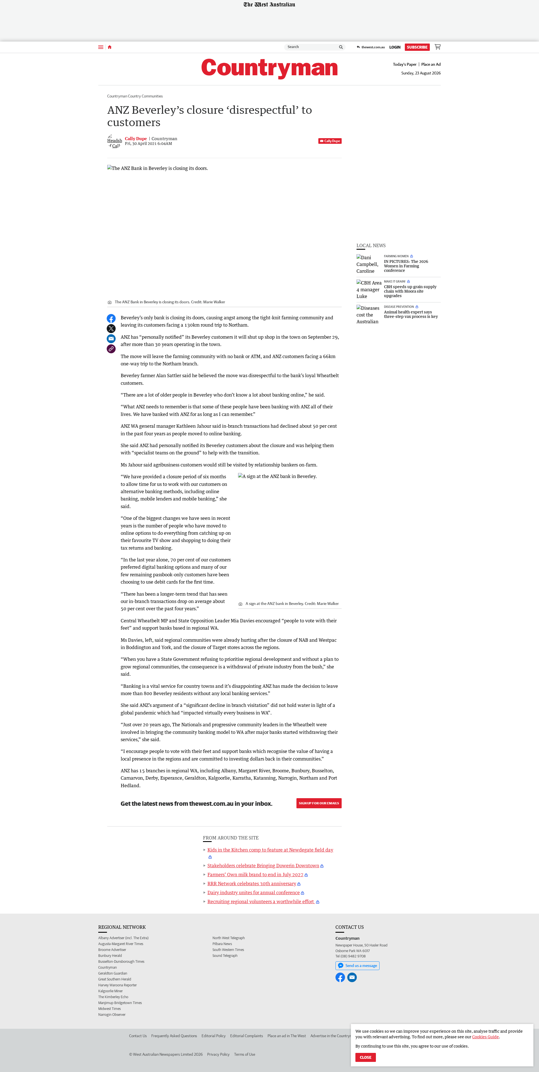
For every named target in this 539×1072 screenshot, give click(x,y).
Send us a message (361, 965)
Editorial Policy (214, 1036)
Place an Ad (431, 64)
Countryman (107, 967)
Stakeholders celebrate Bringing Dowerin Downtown (263, 865)
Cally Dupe (332, 141)
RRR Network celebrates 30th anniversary (251, 883)
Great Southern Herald (114, 979)
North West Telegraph (229, 938)
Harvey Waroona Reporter (117, 985)
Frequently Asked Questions (174, 1036)
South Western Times (228, 950)
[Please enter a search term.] (341, 47)
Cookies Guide (485, 1036)
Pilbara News (222, 944)
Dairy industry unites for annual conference (253, 892)
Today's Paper (405, 64)
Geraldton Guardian (112, 973)
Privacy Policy (218, 1054)
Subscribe (417, 47)
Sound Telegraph (225, 955)
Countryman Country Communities (135, 96)
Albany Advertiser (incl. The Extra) (123, 938)
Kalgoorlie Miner (110, 991)
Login (395, 47)
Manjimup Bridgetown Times (120, 1003)
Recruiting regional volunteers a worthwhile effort (261, 901)
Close (365, 1057)
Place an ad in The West (287, 1036)
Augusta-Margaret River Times (120, 944)
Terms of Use (244, 1054)
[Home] (110, 47)
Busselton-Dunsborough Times (121, 961)
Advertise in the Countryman (333, 1036)
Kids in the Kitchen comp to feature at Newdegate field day (270, 850)
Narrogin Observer (111, 1014)
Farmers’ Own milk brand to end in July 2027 (255, 874)
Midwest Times (109, 1009)
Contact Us (138, 1036)
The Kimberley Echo (113, 997)
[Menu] (100, 47)
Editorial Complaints (246, 1036)
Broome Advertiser (112, 950)
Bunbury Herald (110, 955)
